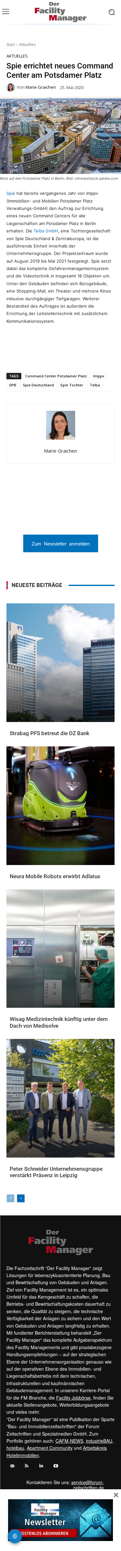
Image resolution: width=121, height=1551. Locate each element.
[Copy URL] (92, 356)
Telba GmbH (46, 230)
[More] (108, 356)
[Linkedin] (48, 356)
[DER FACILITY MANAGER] (60, 12)
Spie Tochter (71, 385)
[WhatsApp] (33, 356)
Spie (10, 193)
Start (10, 44)
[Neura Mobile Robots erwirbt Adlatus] (60, 805)
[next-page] (21, 1198)
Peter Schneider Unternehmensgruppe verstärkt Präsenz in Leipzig (56, 1172)
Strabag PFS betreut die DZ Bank (49, 733)
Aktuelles (27, 44)
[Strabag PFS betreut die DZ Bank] (60, 662)
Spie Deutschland (38, 385)
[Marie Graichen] (11, 87)
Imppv (98, 376)
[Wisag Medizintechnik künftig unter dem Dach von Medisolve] (60, 948)
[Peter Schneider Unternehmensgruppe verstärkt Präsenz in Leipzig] (60, 1098)
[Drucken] (77, 356)
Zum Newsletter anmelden (61, 543)
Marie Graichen (40, 87)
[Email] (62, 356)
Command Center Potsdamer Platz (56, 376)
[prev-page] (10, 1198)
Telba (95, 385)
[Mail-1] (12, 1466)
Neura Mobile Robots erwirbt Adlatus (55, 876)
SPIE (12, 385)
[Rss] (26, 1466)
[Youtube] (55, 1466)
